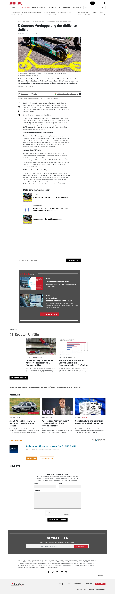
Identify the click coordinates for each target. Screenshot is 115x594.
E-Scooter (39, 103)
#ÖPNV (51, 387)
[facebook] (48, 571)
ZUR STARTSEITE (74, 260)
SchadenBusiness (37, 22)
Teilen (35, 94)
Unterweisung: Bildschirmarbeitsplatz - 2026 (59, 299)
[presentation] (104, 14)
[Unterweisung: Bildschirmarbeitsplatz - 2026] (31, 300)
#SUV (18, 417)
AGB (85, 589)
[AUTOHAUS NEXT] (27, 273)
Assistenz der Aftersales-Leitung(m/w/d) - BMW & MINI (51, 446)
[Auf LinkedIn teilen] (19, 110)
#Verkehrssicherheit (38, 387)
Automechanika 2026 (39, 7)
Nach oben (100, 575)
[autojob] (98, 440)
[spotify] (66, 571)
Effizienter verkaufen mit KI (58, 282)
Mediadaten (78, 584)
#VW (51, 417)
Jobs (86, 3)
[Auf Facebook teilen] (19, 103)
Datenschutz (91, 589)
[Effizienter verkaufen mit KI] (31, 283)
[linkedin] (62, 571)
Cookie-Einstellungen (100, 589)
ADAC (58, 105)
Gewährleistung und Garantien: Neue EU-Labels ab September (89, 422)
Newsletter (75, 3)
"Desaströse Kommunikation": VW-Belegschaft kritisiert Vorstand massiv (55, 423)
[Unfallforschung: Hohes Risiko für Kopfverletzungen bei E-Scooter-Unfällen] (41, 346)
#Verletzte (75, 387)
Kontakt (89, 584)
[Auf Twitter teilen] (19, 107)
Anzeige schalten (47, 458)
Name (60, 483)
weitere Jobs (31, 458)
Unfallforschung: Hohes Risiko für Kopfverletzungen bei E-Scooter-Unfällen (39, 363)
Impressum (79, 589)
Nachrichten (25, 7)
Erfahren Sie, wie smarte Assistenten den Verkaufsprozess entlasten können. (61, 285)
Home (19, 22)
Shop (82, 3)
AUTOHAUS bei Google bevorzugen (67, 94)
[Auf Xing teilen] (19, 114)
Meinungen (52, 7)
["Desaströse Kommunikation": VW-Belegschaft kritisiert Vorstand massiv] (57, 407)
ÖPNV (25, 132)
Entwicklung (31, 179)
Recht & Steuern (64, 7)
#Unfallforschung (37, 357)
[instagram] (53, 571)
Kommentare (24, 94)
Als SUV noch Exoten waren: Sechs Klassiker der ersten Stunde (22, 423)
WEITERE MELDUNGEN (18, 377)
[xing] (57, 571)
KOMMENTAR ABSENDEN (57, 520)
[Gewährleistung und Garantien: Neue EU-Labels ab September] (90, 407)
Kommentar (37, 490)
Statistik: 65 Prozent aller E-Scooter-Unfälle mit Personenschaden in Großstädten (74, 363)
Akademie (75, 7)
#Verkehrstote (62, 387)
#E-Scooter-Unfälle (24, 335)
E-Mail (36, 483)
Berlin (67, 118)
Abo (92, 3)
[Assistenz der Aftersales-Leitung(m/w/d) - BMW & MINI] (14, 449)
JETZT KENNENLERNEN (49, 314)
